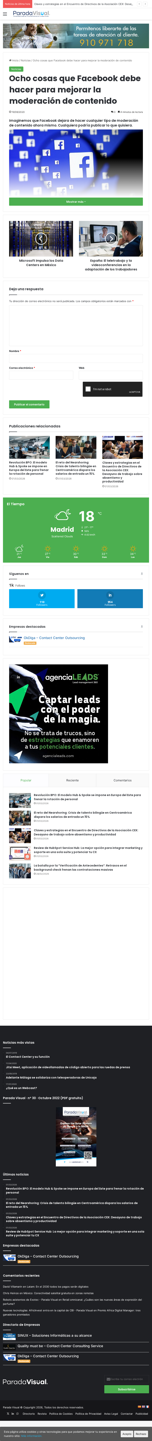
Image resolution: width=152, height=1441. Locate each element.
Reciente (72, 780)
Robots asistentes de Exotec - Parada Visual (30, 1299)
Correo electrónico (22, 367)
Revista (42, 1413)
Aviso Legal (111, 1413)
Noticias (26, 60)
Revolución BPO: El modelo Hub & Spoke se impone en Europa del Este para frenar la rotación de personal (29, 468)
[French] (147, 1406)
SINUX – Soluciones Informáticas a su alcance (55, 1335)
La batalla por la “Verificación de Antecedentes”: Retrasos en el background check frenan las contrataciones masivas (80, 868)
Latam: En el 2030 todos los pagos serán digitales (58, 1286)
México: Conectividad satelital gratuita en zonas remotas (59, 1293)
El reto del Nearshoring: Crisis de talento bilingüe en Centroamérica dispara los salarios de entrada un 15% (76, 468)
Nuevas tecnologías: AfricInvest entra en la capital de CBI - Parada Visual (48, 1310)
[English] (143, 1406)
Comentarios (123, 780)
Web (81, 367)
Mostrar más (75, 201)
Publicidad (142, 1413)
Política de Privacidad (88, 1413)
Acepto (127, 1433)
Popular (26, 780)
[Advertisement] (76, 953)
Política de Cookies (61, 1413)
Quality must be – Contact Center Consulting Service (60, 1346)
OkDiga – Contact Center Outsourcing (54, 638)
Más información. (31, 1435)
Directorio (29, 1413)
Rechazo (141, 1433)
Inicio (15, 60)
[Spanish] (139, 1406)
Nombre (15, 351)
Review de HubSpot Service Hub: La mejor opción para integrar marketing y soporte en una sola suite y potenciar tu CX (88, 850)
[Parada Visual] (31, 14)
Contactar (127, 1413)
